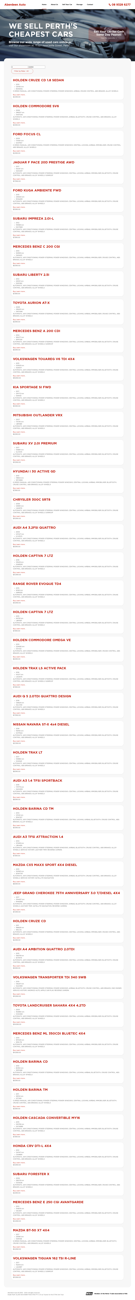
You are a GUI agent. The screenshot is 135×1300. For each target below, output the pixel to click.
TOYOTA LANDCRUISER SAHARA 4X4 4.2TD (49, 1005)
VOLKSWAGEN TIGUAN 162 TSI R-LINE (44, 1258)
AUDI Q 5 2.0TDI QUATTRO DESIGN (42, 696)
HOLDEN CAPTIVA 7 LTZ (33, 556)
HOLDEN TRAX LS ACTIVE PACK (39, 668)
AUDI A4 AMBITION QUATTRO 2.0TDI (43, 949)
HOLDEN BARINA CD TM (33, 808)
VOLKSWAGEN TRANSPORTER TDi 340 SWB (49, 977)
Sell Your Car (67, 5)
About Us (54, 5)
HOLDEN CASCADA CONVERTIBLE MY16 (46, 1118)
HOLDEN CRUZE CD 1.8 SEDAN (38, 80)
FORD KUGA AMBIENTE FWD (37, 190)
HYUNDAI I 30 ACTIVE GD (34, 471)
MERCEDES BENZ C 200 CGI (36, 246)
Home (44, 5)
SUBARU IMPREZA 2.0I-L (33, 218)
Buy (14, 95)
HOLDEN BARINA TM (30, 1089)
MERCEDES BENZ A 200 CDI (36, 331)
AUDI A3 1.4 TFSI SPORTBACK (37, 780)
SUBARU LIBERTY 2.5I (31, 275)
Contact (90, 5)
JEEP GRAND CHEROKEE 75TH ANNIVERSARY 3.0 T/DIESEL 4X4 (66, 893)
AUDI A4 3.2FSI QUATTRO (34, 527)
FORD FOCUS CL (27, 134)
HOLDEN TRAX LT (27, 752)
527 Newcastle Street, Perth (53, 45)
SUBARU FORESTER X (31, 1174)
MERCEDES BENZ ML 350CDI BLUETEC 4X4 (49, 1033)
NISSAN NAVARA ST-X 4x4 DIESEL (41, 724)
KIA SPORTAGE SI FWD (32, 387)
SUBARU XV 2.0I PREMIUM (35, 443)
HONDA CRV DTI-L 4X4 (32, 1146)
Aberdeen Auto (15, 4)
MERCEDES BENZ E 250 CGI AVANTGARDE (48, 1202)
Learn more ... (21, 95)
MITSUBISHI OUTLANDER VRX (38, 415)
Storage (79, 5)
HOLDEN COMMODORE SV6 (36, 106)
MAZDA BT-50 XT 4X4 (31, 1230)
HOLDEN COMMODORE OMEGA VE (42, 640)
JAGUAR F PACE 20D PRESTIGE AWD (43, 162)
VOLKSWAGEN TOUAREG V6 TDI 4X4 (44, 359)
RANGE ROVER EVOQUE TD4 (37, 584)
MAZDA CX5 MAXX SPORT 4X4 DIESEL (45, 865)
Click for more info (108, 38)
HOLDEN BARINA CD (30, 1061)
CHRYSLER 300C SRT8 (31, 499)
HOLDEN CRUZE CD (29, 921)
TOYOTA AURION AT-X (31, 303)
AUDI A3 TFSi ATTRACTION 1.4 (38, 837)
